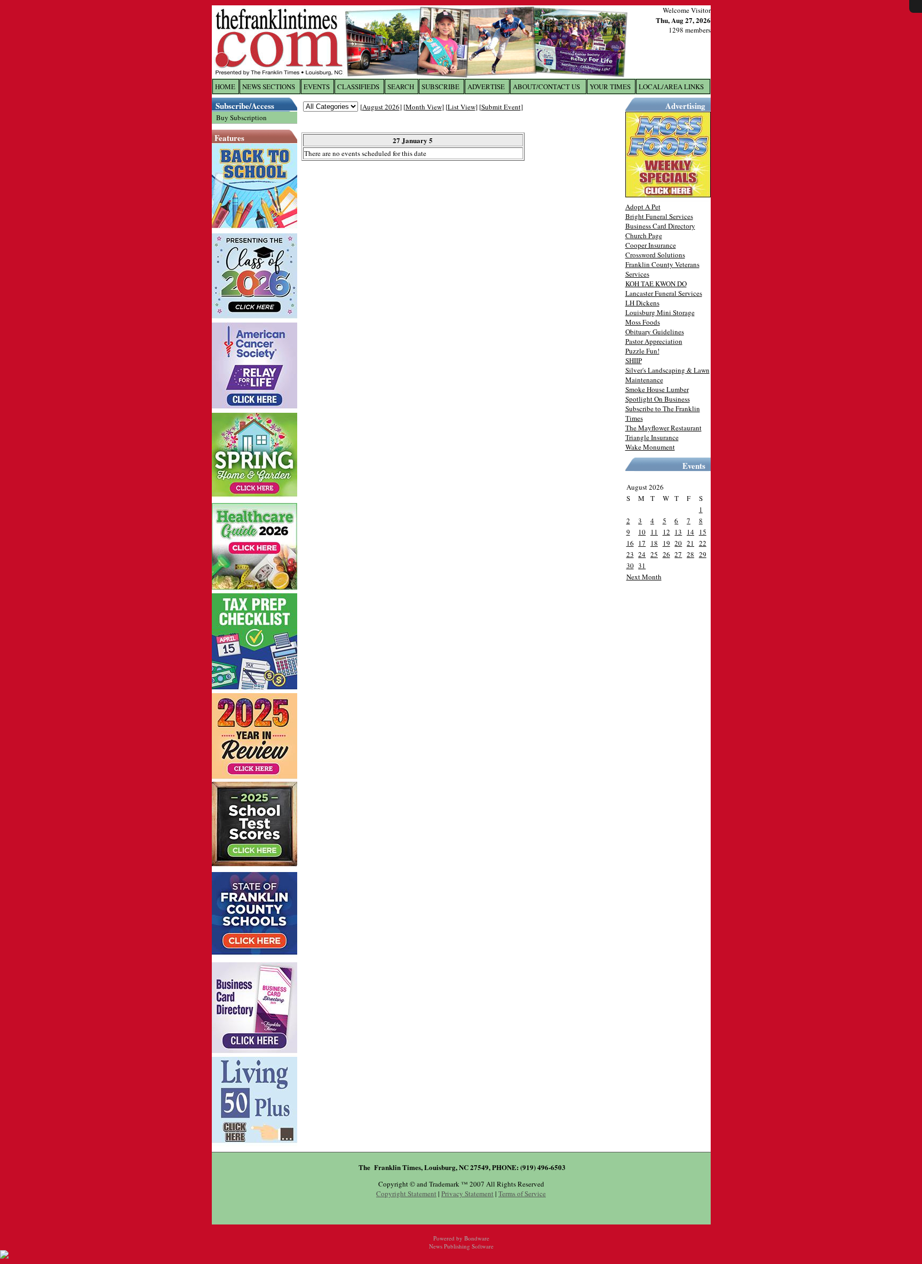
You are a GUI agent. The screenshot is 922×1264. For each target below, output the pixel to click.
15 (702, 532)
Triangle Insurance (652, 437)
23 (630, 554)
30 (630, 565)
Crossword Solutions (655, 255)
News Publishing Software (461, 1246)
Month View (424, 107)
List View (461, 107)
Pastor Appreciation (653, 341)
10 (642, 532)
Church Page (643, 235)
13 (678, 532)
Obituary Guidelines (654, 331)
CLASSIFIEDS (358, 86)
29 (702, 554)
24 (642, 554)
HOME (225, 86)
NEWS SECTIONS (268, 86)
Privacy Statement (467, 1193)
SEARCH (400, 86)
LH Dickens (642, 303)
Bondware (476, 1238)
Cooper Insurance (650, 245)
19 (666, 543)
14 (690, 532)
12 (666, 532)
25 (654, 554)
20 (678, 543)
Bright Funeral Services (659, 216)
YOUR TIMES (610, 86)
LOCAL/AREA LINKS (671, 86)
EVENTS (317, 86)
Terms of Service (522, 1193)
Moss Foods (642, 322)
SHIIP (633, 360)
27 (678, 554)
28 (690, 554)
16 (630, 543)
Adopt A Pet (643, 206)
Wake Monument (650, 447)
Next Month (644, 577)
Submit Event (501, 107)
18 (654, 543)
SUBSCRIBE (440, 86)
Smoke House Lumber (657, 389)
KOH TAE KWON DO (656, 283)
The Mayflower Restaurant (663, 428)
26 (666, 554)
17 (642, 543)
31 (642, 565)
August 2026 (381, 107)
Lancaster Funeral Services (663, 293)
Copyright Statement (406, 1193)
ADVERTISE (486, 86)
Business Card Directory (660, 226)
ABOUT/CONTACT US (546, 86)
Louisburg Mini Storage (660, 312)
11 (654, 532)
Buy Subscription (241, 117)
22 (702, 543)
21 (690, 543)
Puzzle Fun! (642, 351)
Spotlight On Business (657, 399)
